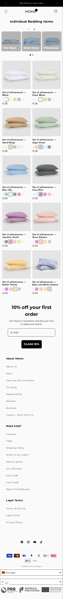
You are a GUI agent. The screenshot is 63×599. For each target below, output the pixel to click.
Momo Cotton (35, 566)
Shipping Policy (15, 448)
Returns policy (14, 461)
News (9, 373)
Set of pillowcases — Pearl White (44, 93)
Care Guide (12, 482)
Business (11, 408)
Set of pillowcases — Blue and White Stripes (45, 283)
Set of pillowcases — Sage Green (44, 141)
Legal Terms (13, 515)
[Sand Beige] (15, 99)
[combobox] (31, 573)
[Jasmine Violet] (19, 194)
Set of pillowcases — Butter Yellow (14, 283)
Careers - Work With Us (19, 415)
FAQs (9, 441)
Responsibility (14, 394)
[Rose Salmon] (49, 194)
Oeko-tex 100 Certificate (20, 380)
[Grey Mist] (49, 147)
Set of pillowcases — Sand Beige (14, 141)
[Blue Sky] (19, 147)
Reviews (10, 401)
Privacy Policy (14, 522)
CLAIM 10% (31, 344)
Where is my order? (17, 454)
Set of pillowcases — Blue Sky (14, 188)
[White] (6, 99)
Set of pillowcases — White (14, 93)
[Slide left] (3, 99)
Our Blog (11, 387)
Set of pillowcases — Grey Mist (44, 188)
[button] (6, 11)
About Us (11, 366)
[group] (11, 41)
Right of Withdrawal (18, 489)
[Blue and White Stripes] (49, 241)
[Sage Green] (19, 99)
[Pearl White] (10, 99)
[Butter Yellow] (19, 241)
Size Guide (12, 475)
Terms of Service (15, 508)
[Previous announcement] (5, 3)
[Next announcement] (57, 3)
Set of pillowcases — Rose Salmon (44, 235)
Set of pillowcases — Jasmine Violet (14, 235)
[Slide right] (23, 99)
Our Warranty (14, 468)
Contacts (11, 434)
